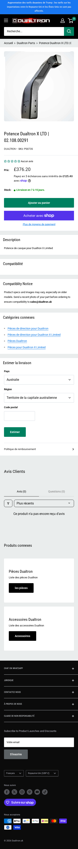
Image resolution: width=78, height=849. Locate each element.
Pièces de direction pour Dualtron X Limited (34, 334)
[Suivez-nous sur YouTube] (37, 792)
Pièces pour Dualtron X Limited (27, 347)
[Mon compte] (63, 20)
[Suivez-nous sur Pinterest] (29, 792)
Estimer (15, 432)
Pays (7, 371)
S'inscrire (16, 754)
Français (10, 773)
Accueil (8, 43)
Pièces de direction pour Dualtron (28, 328)
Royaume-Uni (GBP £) (38, 773)
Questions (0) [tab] (56, 491)
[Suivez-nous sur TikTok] (45, 792)
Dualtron (10, 149)
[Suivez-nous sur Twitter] (14, 792)
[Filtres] (8, 503)
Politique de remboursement (20, 449)
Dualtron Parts (26, 43)
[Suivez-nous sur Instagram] (22, 792)
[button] (12, 161)
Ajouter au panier (39, 202)
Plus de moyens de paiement (39, 224)
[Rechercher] (69, 31)
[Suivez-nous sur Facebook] (7, 792)
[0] (70, 20)
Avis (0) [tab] (21, 491)
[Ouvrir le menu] (6, 20)
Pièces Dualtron (17, 341)
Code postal (11, 407)
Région (8, 389)
